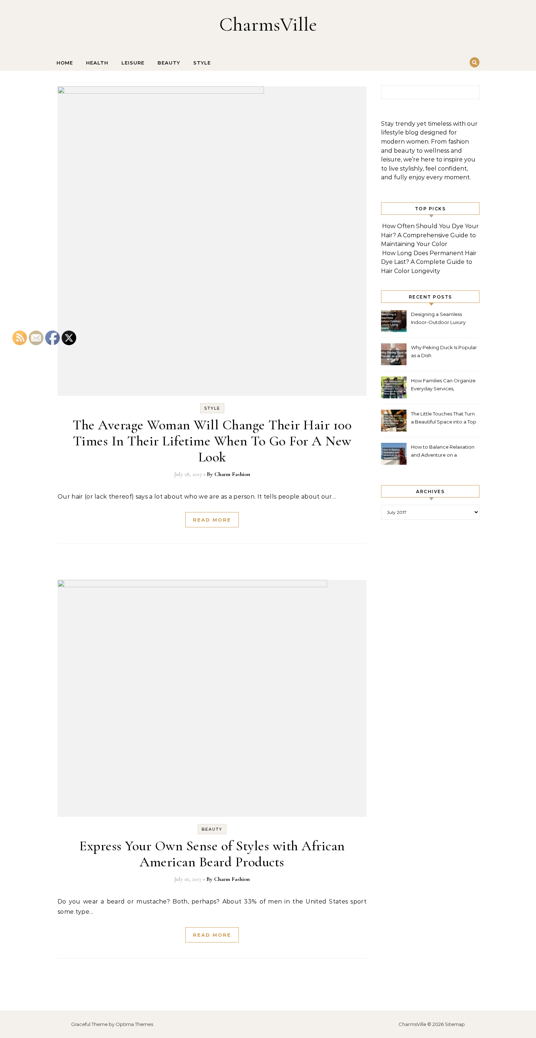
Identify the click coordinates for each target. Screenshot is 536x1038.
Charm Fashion (232, 474)
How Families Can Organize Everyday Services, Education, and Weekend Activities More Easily (443, 385)
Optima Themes (134, 1024)
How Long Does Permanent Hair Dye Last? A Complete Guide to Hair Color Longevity (429, 262)
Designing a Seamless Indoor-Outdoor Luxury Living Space (438, 319)
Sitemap (455, 1024)
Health (97, 63)
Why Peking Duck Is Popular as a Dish (444, 351)
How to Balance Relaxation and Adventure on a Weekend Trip (442, 452)
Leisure (132, 63)
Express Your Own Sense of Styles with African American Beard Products (212, 854)
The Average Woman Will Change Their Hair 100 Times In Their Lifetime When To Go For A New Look (212, 441)
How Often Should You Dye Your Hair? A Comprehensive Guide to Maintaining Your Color (430, 235)
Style (202, 63)
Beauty (169, 63)
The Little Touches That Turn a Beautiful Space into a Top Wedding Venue (443, 418)
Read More (212, 520)
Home (65, 63)
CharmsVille (268, 24)
